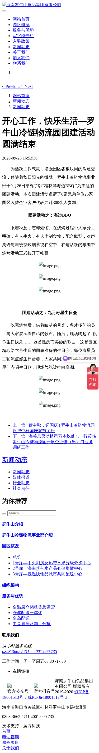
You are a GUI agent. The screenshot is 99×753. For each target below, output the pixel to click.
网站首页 (21, 19)
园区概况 (21, 24)
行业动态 (21, 483)
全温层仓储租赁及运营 (34, 607)
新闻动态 (21, 46)
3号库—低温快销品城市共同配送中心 (47, 574)
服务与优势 (23, 30)
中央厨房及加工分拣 (32, 623)
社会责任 (21, 488)
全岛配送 (21, 618)
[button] (11, 86)
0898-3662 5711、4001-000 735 (29, 651)
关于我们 (21, 52)
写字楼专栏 (23, 35)
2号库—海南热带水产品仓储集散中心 (47, 568)
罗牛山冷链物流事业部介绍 (27, 535)
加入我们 (21, 58)
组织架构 (10, 585)
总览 (17, 557)
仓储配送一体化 (27, 612)
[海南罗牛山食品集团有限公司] (49, 5)
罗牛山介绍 (12, 524)
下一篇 (54, 442)
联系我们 (21, 63)
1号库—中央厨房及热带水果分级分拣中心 (52, 563)
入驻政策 (21, 41)
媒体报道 (21, 477)
